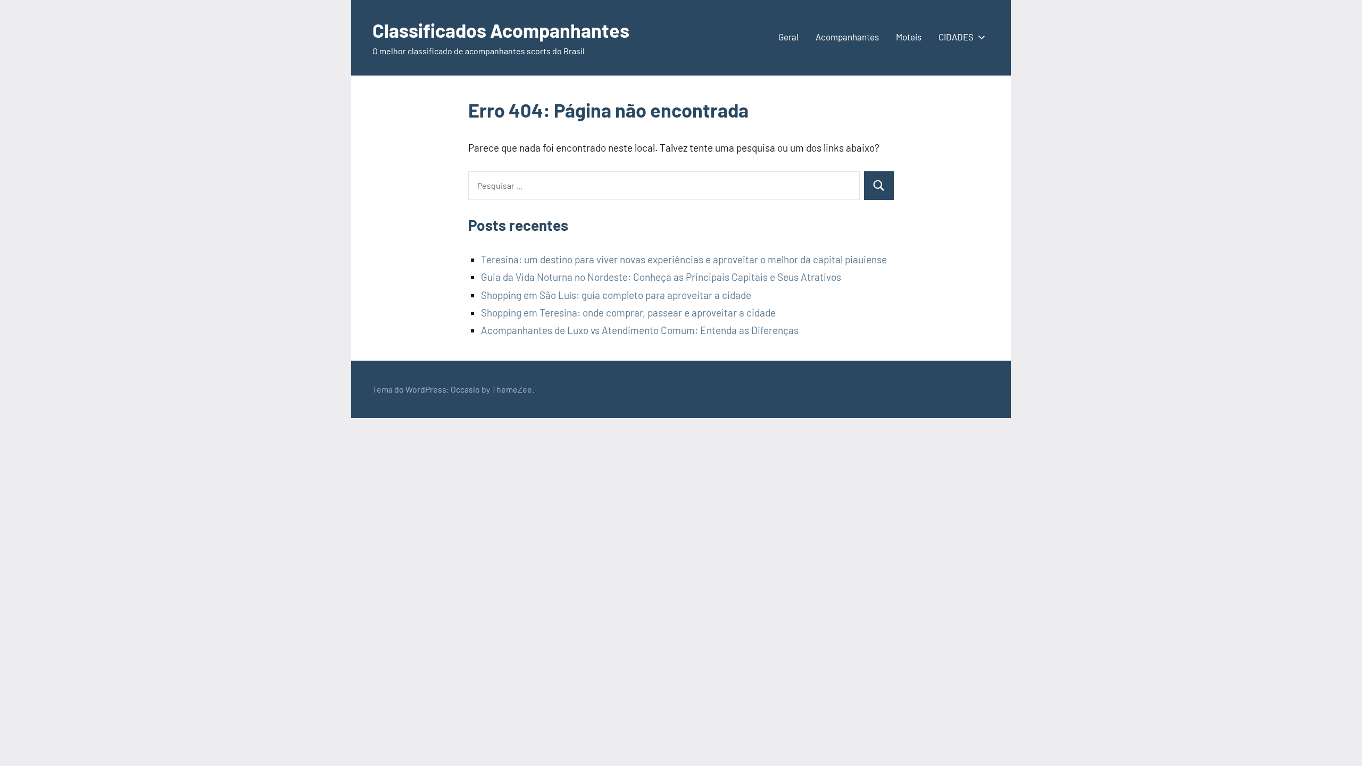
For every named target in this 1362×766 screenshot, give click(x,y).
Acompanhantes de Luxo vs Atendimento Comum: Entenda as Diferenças (640, 330)
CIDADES (956, 36)
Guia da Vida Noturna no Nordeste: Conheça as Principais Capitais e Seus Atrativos (661, 277)
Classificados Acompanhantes (500, 30)
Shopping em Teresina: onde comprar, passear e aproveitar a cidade (628, 312)
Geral (788, 36)
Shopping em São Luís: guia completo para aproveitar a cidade (616, 295)
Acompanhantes (847, 36)
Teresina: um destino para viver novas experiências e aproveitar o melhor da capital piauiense (684, 259)
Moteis (908, 36)
